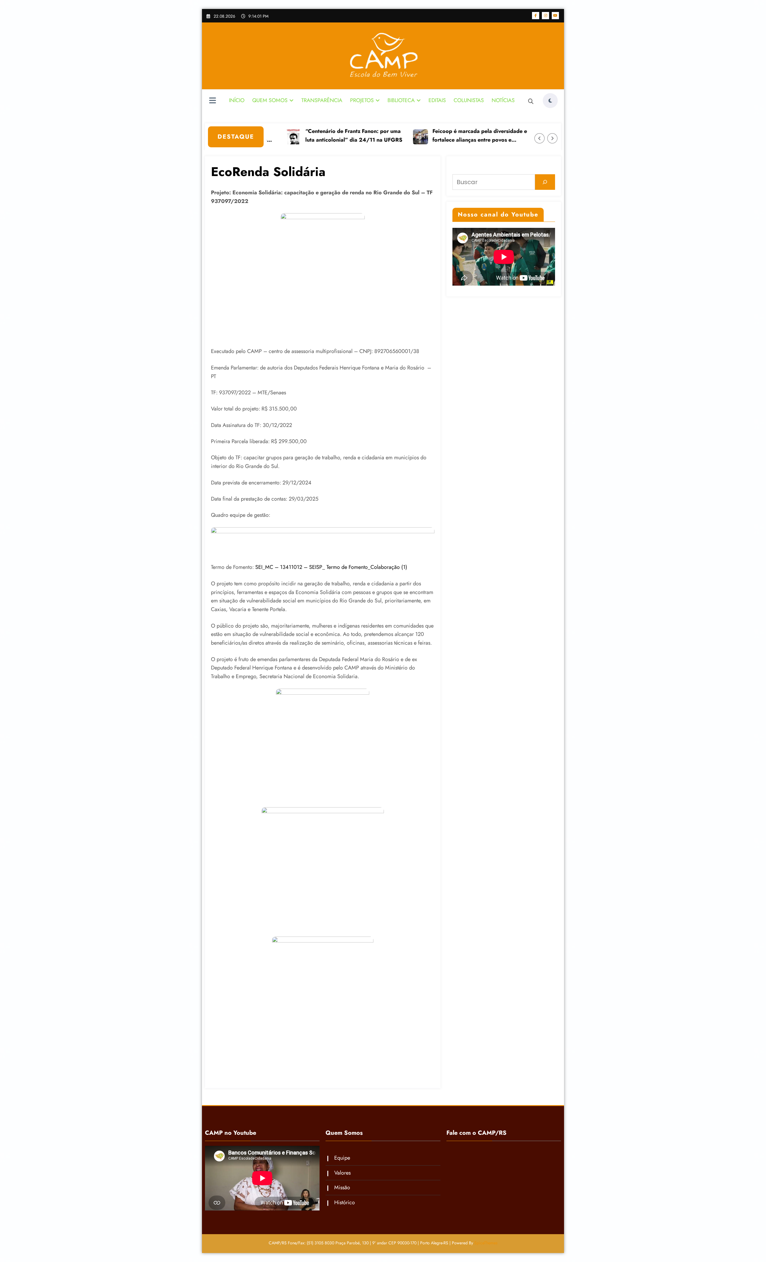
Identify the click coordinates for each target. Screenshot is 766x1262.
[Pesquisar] (545, 182)
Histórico (344, 1202)
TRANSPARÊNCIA (321, 100)
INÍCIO (236, 100)
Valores (342, 1173)
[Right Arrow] (552, 138)
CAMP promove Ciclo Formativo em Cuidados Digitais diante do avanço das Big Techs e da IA (440, 136)
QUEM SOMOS (270, 100)
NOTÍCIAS (503, 100)
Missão (342, 1187)
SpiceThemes (486, 1243)
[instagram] (545, 15)
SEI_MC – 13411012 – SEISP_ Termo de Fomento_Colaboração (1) (331, 567)
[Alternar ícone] (212, 101)
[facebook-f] (535, 15)
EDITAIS (437, 100)
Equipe (342, 1158)
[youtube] (555, 15)
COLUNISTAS (469, 100)
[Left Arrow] (539, 138)
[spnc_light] (550, 100)
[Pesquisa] (530, 101)
